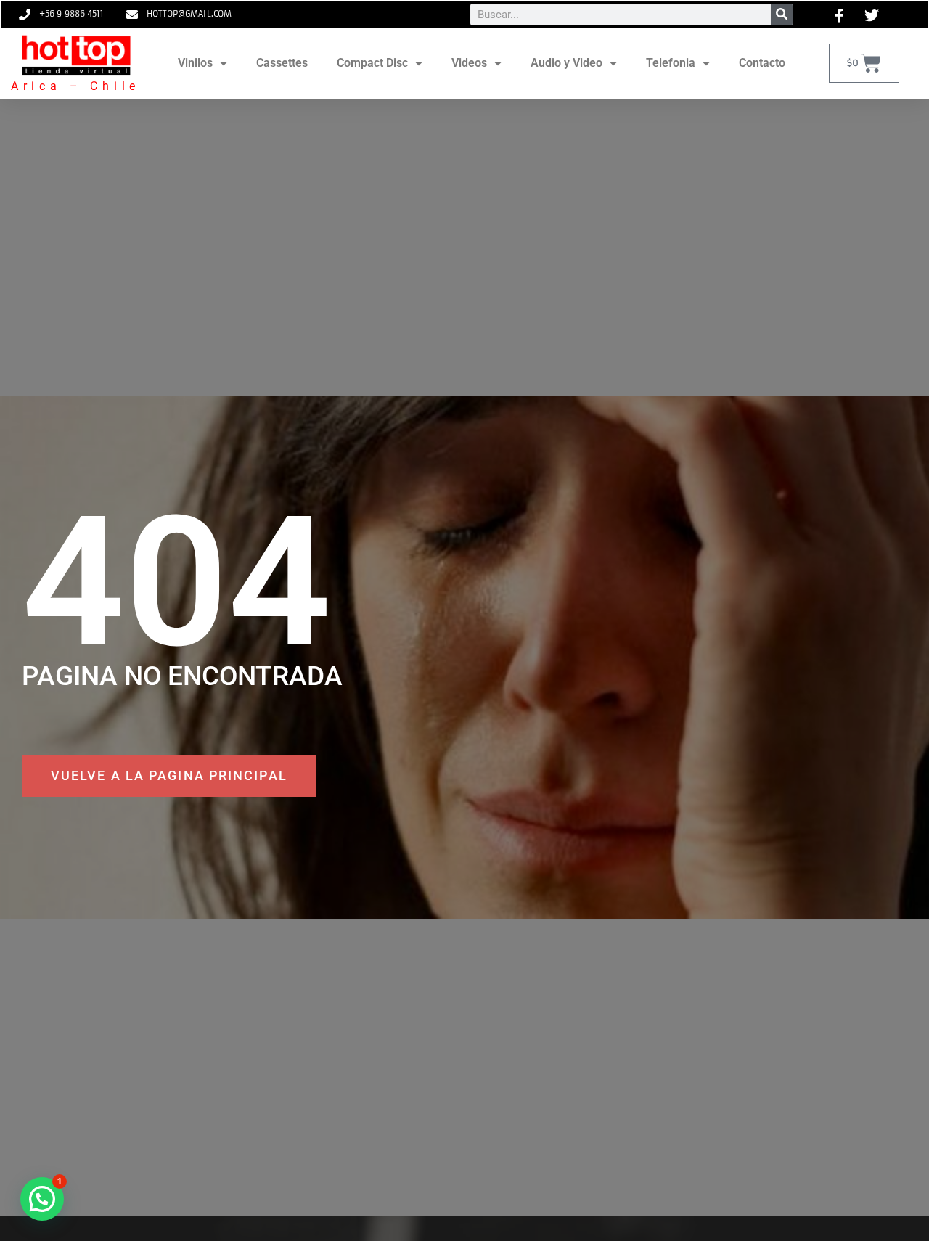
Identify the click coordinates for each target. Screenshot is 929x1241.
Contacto (762, 63)
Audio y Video (566, 63)
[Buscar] (782, 14)
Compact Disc (372, 63)
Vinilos (195, 63)
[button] (42, 1199)
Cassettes (282, 63)
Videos (469, 63)
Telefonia (670, 63)
